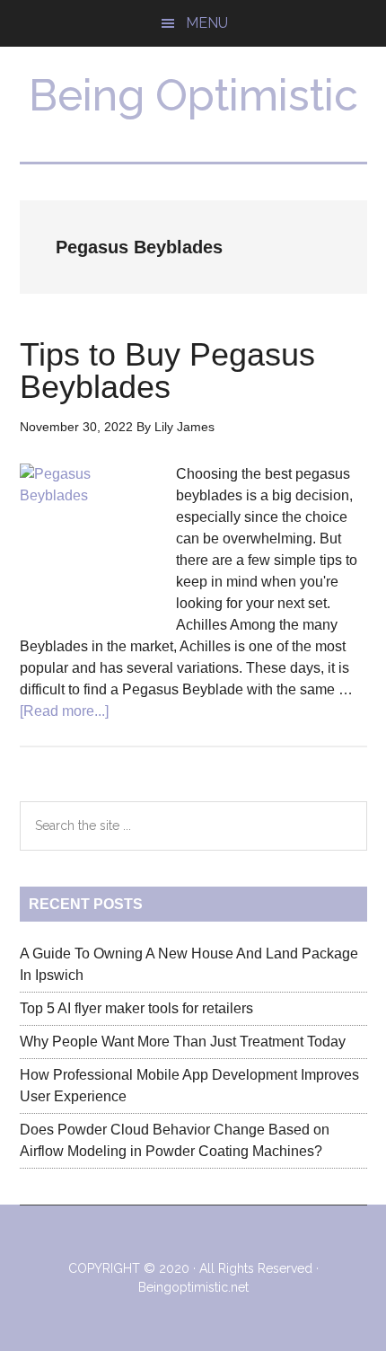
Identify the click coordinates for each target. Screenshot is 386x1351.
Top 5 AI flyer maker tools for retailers (136, 1008)
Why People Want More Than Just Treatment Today (183, 1041)
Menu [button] (207, 22)
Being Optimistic (193, 95)
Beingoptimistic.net (193, 1287)
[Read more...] (64, 711)
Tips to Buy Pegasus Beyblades (167, 370)
